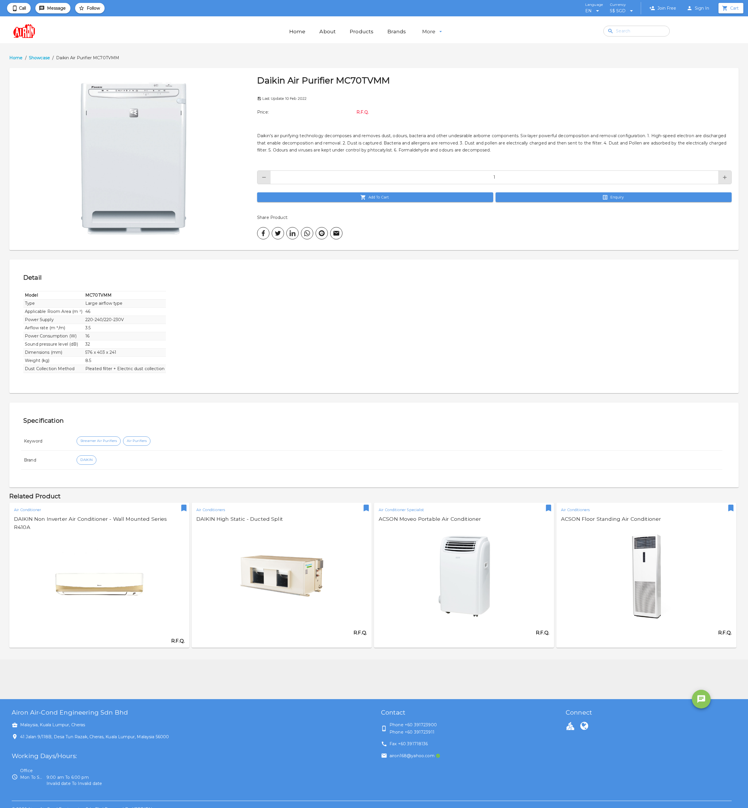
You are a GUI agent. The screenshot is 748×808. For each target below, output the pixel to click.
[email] (336, 233)
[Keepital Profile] (570, 725)
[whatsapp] (307, 233)
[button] (133, 159)
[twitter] (278, 233)
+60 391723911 (419, 732)
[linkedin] (292, 233)
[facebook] (263, 233)
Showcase (39, 57)
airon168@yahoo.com (411, 755)
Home (16, 57)
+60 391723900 (421, 724)
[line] (322, 233)
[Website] (584, 726)
